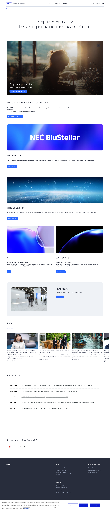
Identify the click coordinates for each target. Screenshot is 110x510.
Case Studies (91, 472)
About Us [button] (65, 3)
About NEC (59, 297)
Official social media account (61, 473)
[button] (99, 3)
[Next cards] (11, 329)
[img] (55, 68)
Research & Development (62, 492)
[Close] (107, 505)
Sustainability (59, 490)
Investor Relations (60, 487)
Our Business (91, 467)
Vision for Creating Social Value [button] (18, 91)
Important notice (60, 470)
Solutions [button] (50, 3)
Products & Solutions (93, 470)
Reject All (83, 505)
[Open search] (93, 3)
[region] (55, 68)
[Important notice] (18, 447)
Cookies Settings (73, 505)
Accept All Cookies (94, 505)
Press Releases (59, 467)
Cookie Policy (27, 508)
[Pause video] (98, 45)
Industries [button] (57, 3)
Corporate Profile (60, 485)
